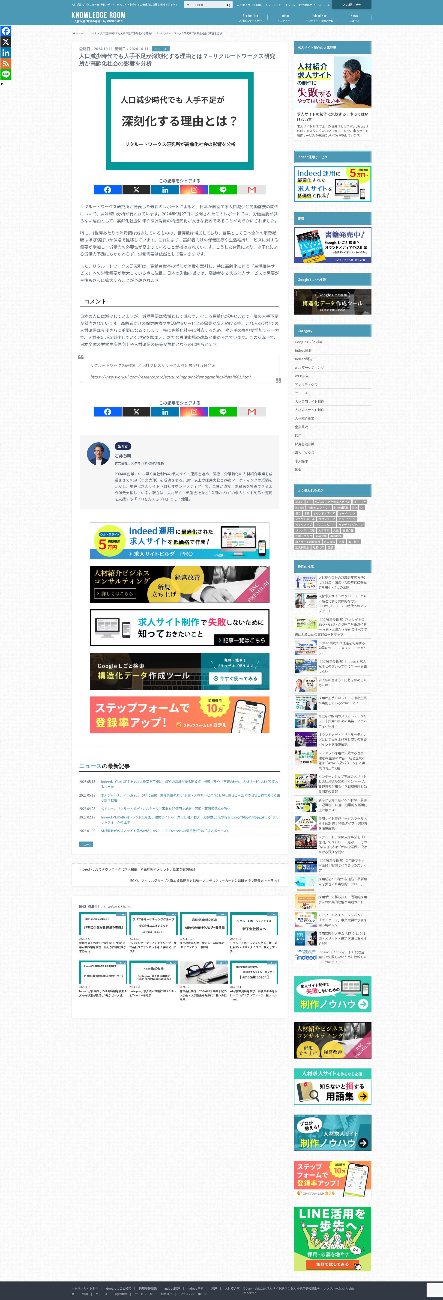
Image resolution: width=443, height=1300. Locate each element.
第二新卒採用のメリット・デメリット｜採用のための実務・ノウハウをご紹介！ (342, 721)
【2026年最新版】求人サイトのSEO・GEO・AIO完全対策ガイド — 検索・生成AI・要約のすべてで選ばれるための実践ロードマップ (331, 627)
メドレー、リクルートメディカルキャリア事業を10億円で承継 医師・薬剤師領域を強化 (165, 808)
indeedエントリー (319, 507)
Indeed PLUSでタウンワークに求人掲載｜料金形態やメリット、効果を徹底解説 (137, 869)
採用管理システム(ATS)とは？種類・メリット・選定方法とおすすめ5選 (342, 938)
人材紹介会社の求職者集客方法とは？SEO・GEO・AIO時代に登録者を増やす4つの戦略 (342, 582)
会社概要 (121, 1294)
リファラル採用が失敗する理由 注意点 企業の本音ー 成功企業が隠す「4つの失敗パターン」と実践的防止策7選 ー (341, 760)
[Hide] (2, 84)
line (354, 507)
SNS (306, 513)
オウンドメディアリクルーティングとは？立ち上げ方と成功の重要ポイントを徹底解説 (342, 739)
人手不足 (323, 530)
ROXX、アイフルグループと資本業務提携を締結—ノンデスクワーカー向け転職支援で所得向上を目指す (205, 880)
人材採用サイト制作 (309, 401)
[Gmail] (252, 189)
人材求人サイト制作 (249, 5)
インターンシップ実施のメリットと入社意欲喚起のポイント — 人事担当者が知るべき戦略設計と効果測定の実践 (342, 784)
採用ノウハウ (303, 536)
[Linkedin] (165, 189)
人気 (336, 530)
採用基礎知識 (304, 443)
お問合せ (166, 1294)
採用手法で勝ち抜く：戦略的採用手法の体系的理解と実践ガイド (342, 899)
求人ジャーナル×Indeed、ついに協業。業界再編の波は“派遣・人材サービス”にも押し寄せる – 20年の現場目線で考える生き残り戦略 (190, 798)
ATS (309, 502)
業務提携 (335, 536)
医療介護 (348, 530)
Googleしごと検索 (309, 341)
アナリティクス (306, 384)
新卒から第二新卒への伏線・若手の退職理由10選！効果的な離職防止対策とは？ (342, 804)
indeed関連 (303, 358)
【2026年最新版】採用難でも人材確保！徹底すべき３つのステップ (342, 865)
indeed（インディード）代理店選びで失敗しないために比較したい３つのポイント (342, 956)
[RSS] (5, 63)
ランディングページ (350, 525)
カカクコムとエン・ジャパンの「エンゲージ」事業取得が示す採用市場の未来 (342, 919)
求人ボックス (304, 452)
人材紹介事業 (304, 418)
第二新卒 (353, 542)
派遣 (298, 469)
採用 (298, 435)
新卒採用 (321, 536)
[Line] (223, 189)
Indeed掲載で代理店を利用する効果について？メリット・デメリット (342, 647)
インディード (273, 5)
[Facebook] (108, 189)
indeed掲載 (341, 507)
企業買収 (301, 426)
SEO (298, 513)
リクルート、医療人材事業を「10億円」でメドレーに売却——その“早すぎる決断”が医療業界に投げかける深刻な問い (342, 844)
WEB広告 (302, 375)
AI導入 (299, 502)
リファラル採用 (305, 530)
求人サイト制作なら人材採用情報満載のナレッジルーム (303, 1288)
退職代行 (318, 547)
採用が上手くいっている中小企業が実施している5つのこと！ (342, 700)
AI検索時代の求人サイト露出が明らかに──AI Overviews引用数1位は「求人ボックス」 (165, 830)
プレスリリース (325, 525)
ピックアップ (303, 525)
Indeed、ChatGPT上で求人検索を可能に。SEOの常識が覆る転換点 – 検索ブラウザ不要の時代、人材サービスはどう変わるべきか (189, 784)
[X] (136, 189)
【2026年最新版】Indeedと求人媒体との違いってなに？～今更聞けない (342, 666)
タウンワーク (326, 519)
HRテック (360, 502)
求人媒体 (301, 460)
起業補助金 (302, 547)
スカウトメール (305, 519)
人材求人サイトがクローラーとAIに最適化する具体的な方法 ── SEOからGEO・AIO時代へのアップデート (342, 603)
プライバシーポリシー (195, 1294)
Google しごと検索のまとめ (332, 502)
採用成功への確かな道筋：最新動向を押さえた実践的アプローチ (342, 881)
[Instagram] (194, 189)
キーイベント (347, 513)
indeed (299, 507)
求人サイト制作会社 (307, 542)
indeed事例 (303, 350)
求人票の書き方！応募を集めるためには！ (342, 682)
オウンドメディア (324, 513)
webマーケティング (309, 367)
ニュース (324, 5)
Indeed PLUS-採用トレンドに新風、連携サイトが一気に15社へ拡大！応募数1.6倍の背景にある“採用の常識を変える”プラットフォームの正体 (190, 819)
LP (362, 507)
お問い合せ (354, 4)
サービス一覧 (144, 1294)
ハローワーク (347, 519)
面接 (330, 547)
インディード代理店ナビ (300, 5)
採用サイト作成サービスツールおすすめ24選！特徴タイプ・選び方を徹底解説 (342, 823)
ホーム (79, 33)
